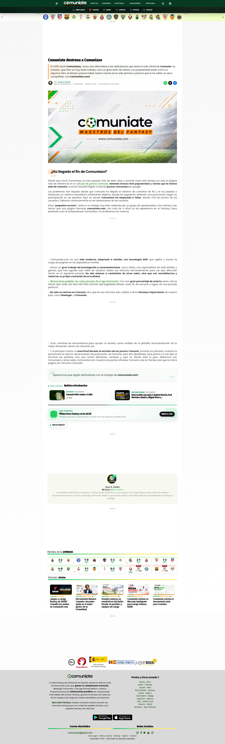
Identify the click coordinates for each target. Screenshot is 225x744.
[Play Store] (103, 717)
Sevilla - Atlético (145, 693)
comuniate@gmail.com (80, 732)
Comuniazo (95, 171)
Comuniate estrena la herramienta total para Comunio (163, 602)
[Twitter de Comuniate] (145, 733)
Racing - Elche (145, 682)
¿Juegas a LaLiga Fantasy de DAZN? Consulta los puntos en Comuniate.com (59, 603)
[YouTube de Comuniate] (149, 733)
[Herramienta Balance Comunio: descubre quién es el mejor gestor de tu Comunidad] (87, 590)
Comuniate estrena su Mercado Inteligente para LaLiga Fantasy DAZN (137, 603)
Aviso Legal (92, 736)
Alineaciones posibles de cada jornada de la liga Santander (84, 281)
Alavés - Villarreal (145, 685)
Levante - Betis (145, 687)
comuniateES (118, 490)
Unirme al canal (167, 414)
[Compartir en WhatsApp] (165, 83)
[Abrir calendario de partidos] (170, 3)
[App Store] (122, 717)
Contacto (133, 736)
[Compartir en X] (170, 83)
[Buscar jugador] (163, 3)
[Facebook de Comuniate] (141, 733)
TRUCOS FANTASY (58, 425)
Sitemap (117, 736)
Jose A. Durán (64, 82)
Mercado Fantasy (61, 702)
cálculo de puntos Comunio (92, 183)
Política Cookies (105, 736)
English (125, 736)
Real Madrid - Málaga (145, 696)
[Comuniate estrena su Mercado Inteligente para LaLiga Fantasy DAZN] (138, 590)
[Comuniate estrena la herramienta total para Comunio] (164, 590)
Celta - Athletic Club (145, 701)
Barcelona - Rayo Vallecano (145, 707)
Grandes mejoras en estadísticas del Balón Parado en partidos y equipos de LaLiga (112, 603)
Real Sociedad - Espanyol (145, 690)
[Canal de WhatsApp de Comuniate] (138, 733)
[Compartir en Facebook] (175, 83)
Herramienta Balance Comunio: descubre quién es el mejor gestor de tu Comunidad (86, 604)
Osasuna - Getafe (145, 704)
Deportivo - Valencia (145, 699)
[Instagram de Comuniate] (152, 733)
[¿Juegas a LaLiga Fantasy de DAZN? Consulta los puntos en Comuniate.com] (61, 590)
